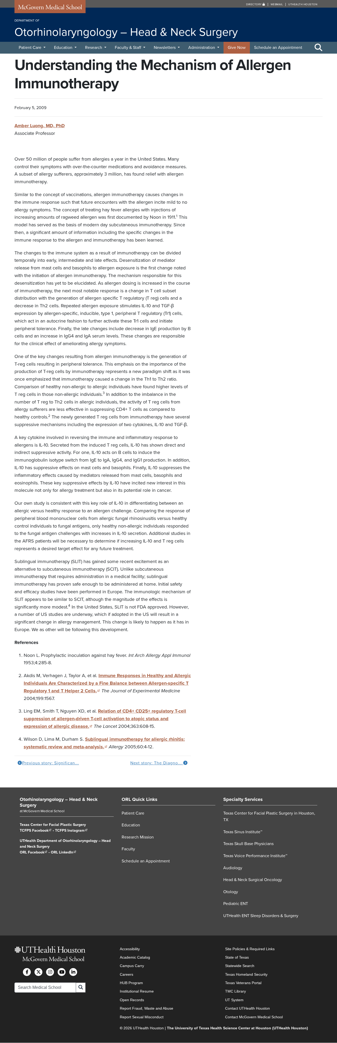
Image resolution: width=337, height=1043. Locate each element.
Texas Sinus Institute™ (242, 832)
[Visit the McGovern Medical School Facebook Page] (27, 972)
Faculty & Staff (128, 47)
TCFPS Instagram (71, 831)
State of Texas (237, 957)
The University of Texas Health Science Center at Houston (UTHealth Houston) (237, 1028)
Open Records (132, 1000)
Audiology (232, 868)
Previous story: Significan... (50, 763)
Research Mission (138, 837)
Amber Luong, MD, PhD (39, 126)
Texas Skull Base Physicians (248, 844)
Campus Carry (132, 966)
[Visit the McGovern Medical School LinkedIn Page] (73, 972)
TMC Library (235, 991)
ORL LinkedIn (63, 852)
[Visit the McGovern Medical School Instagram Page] (50, 972)
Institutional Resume (137, 991)
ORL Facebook (33, 852)
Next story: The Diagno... (156, 763)
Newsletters (165, 47)
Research (94, 47)
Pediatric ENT (235, 904)
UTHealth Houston (302, 4)
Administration (202, 47)
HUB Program (131, 983)
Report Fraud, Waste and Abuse (146, 1008)
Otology (230, 891)
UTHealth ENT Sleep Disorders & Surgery (260, 915)
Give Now (237, 47)
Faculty (128, 849)
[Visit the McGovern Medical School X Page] (38, 972)
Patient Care (30, 47)
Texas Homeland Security (246, 974)
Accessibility (130, 949)
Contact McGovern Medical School (254, 1017)
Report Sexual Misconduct (141, 1017)
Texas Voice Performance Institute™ (255, 855)
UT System (234, 1000)
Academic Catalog (135, 957)
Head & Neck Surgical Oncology (252, 880)
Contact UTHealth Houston (247, 1008)
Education (63, 47)
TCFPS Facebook (36, 831)
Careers (126, 974)
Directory (254, 4)
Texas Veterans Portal (243, 983)
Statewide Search (239, 966)
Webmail (277, 4)
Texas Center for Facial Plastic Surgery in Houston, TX (269, 817)
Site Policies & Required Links (250, 949)
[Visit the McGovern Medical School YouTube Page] (62, 972)
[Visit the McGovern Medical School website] (50, 8)
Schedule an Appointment (278, 47)
